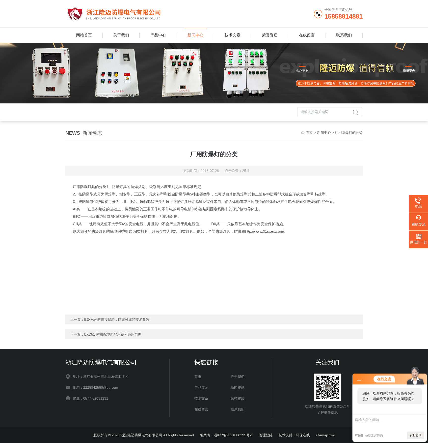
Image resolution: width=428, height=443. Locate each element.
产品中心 (158, 35)
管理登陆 (266, 435)
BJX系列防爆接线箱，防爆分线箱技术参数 (116, 319)
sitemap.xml (325, 435)
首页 (309, 132)
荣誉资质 (270, 35)
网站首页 (84, 35)
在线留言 (307, 35)
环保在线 (303, 435)
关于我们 (121, 35)
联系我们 (344, 35)
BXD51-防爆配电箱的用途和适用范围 (112, 334)
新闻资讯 (237, 387)
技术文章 (233, 35)
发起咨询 (416, 435)
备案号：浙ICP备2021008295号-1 (226, 435)
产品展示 (201, 387)
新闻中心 (195, 35)
